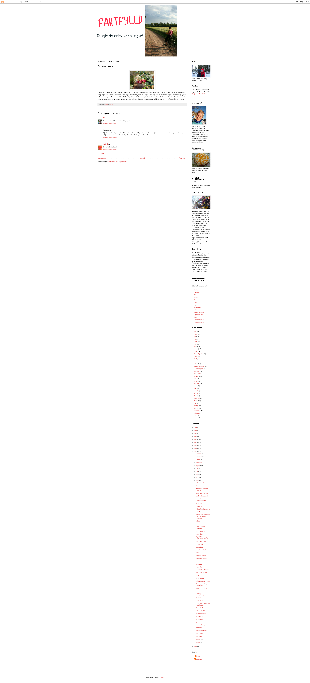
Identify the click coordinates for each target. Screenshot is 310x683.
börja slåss (199, 503)
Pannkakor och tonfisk (202, 572)
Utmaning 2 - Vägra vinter (201, 589)
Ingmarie (196, 305)
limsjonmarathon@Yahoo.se (200, 94)
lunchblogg (197, 371)
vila (195, 415)
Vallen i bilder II (200, 531)
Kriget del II (199, 600)
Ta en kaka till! (200, 547)
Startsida (142, 158)
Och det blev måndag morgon (202, 489)
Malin (195, 317)
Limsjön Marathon (199, 312)
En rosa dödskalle (201, 613)
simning (196, 393)
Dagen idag (199, 567)
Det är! (198, 553)
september (199, 462)
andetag (198, 521)
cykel (195, 334)
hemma (196, 349)
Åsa (197, 524)
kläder (195, 356)
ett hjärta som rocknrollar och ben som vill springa (203, 516)
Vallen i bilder (200, 534)
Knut (195, 359)
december (199, 454)
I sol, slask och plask (202, 550)
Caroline (196, 292)
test (195, 403)
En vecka (198, 597)
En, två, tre (199, 564)
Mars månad (199, 608)
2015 (195, 433)
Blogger (161, 677)
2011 (195, 445)
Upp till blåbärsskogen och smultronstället (202, 537)
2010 (195, 448)
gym (195, 344)
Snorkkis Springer (199, 319)
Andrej (105, 144)
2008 (195, 646)
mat (195, 378)
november (199, 457)
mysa (195, 381)
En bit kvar (199, 512)
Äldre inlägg (182, 158)
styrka (195, 401)
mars (197, 480)
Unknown (199, 659)
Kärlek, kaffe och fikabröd (200, 527)
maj (197, 474)
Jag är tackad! (199, 616)
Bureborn (196, 290)
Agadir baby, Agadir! (202, 496)
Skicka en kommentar (107, 154)
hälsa (195, 351)
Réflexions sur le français (203, 581)
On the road (199, 486)
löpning (196, 376)
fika (195, 336)
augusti (198, 465)
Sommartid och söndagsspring (201, 499)
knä (195, 361)
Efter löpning (199, 633)
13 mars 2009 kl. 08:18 (109, 123)
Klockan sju (199, 506)
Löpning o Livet (198, 314)
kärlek (195, 364)
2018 (195, 427)
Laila (195, 310)
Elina (104, 118)
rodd (195, 388)
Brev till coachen (200, 611)
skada (195, 396)
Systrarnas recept (199, 322)
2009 (195, 451)
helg (195, 346)
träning (196, 405)
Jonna (198, 656)
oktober (198, 460)
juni (197, 471)
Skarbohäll (197, 398)
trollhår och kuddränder (202, 570)
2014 (195, 436)
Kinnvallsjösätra (198, 354)
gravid (195, 341)
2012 (195, 442)
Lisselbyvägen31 (198, 369)
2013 (195, 439)
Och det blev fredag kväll (203, 509)
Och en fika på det (201, 483)
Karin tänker (197, 307)
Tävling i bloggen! (201, 541)
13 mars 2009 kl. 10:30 (109, 138)
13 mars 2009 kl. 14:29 (109, 150)
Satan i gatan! (199, 575)
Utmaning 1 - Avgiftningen (200, 594)
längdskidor (197, 373)
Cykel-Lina (197, 295)
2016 (195, 430)
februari (198, 640)
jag (196, 622)
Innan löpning (200, 636)
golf (195, 339)
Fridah (196, 302)
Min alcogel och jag (201, 558)
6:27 (197, 561)
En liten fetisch (200, 578)
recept (195, 386)
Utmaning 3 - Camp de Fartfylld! (202, 584)
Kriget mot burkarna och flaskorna (203, 604)
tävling (196, 408)
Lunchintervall (200, 619)
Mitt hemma (199, 628)
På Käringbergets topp (202, 493)
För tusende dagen (201, 625)
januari (198, 643)
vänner (196, 418)
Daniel (196, 297)
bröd (195, 332)
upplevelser (197, 410)
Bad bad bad (199, 544)
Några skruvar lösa (201, 630)
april (197, 477)
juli (197, 468)
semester (196, 391)
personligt (196, 383)
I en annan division (201, 555)
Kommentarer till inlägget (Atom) (117, 161)
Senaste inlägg (102, 158)
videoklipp (197, 413)
